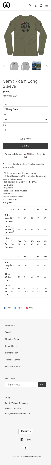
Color (5, 104)
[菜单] (46, 5)
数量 (4, 125)
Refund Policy (11, 346)
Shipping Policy (12, 339)
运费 (16, 95)
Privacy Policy (11, 352)
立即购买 (25, 146)
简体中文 (25, 431)
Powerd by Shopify (34, 456)
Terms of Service (12, 359)
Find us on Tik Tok (13, 366)
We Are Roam (22, 456)
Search (8, 332)
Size (4, 114)
